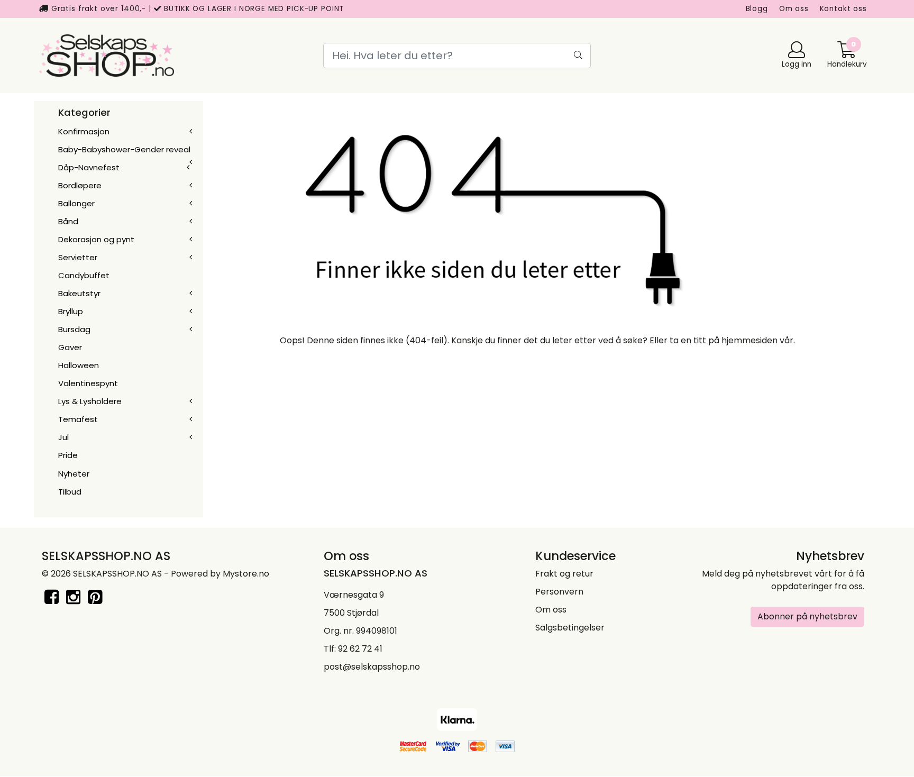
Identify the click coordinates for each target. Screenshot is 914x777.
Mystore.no (246, 574)
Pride (68, 455)
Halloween (78, 365)
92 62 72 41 (360, 649)
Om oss (794, 9)
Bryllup (70, 311)
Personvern (559, 592)
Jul (63, 437)
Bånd (68, 221)
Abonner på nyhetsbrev (807, 616)
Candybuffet (83, 275)
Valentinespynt (88, 383)
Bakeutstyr (79, 293)
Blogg (757, 9)
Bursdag (74, 329)
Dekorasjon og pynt (96, 239)
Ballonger (76, 203)
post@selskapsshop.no (372, 667)
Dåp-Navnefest (89, 167)
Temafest (78, 419)
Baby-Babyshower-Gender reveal (124, 149)
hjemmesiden (749, 340)
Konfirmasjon (83, 131)
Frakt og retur (564, 574)
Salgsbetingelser (570, 627)
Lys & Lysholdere (90, 401)
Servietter (77, 257)
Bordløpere (80, 185)
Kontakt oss (843, 9)
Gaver (70, 347)
